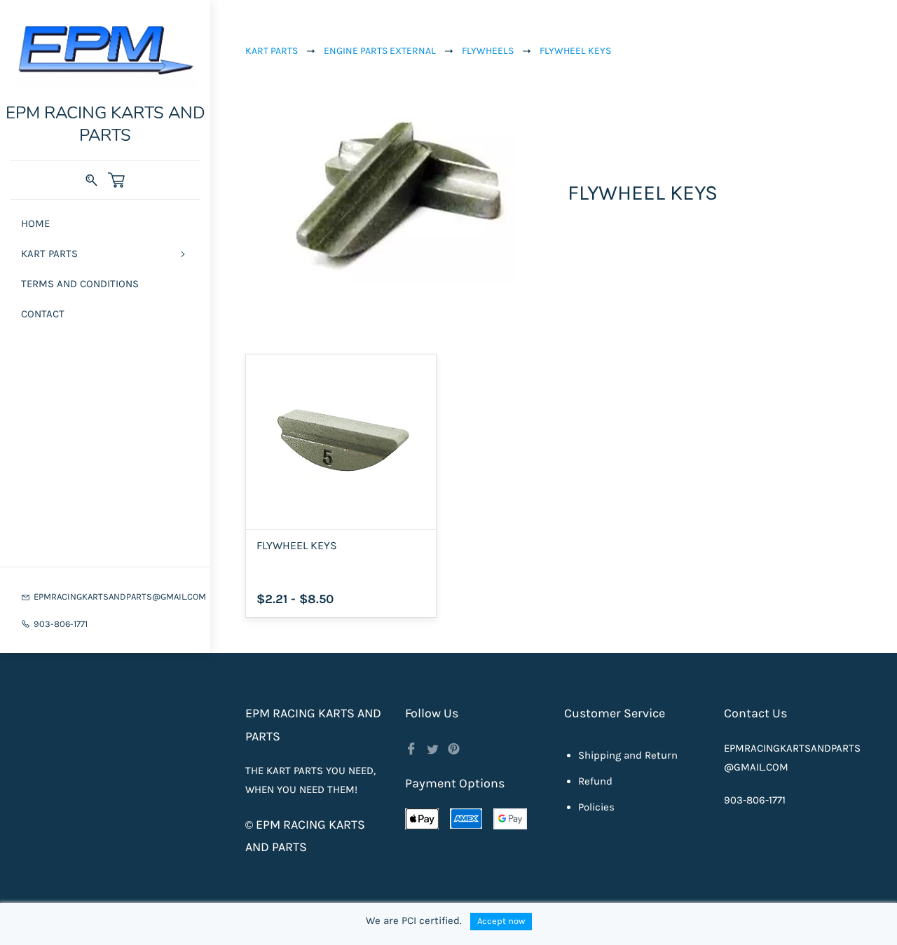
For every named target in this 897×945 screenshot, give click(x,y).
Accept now (501, 921)
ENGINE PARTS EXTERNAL (380, 51)
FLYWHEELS (488, 51)
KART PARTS (271, 51)
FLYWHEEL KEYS (575, 51)
